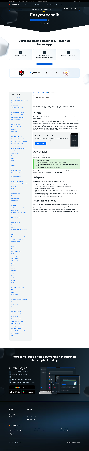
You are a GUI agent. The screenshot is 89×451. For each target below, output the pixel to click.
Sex (12, 335)
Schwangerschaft (15, 258)
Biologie (40, 92)
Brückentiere (14, 131)
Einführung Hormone (16, 241)
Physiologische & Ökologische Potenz (19, 326)
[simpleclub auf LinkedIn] (15, 443)
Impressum (13, 428)
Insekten (13, 268)
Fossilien (13, 134)
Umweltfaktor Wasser (16, 318)
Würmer (13, 263)
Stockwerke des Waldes (16, 110)
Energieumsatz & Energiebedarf (18, 148)
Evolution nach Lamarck (16, 328)
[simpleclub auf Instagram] (20, 443)
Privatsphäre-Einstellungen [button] (17, 430)
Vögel (12, 275)
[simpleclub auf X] (13, 443)
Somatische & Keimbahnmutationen (19, 203)
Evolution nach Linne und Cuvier (18, 139)
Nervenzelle (14, 248)
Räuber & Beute (15, 316)
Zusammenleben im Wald (17, 107)
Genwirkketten (14, 210)
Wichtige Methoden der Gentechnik (19, 183)
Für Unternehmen (20, 1)
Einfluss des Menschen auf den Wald (19, 100)
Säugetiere (13, 273)
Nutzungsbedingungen (63, 428)
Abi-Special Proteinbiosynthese (18, 208)
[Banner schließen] (79, 8)
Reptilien (13, 280)
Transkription (14, 220)
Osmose (13, 244)
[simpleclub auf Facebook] (10, 443)
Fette (12, 292)
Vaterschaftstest (15, 167)
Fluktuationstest (15, 198)
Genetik (45, 92)
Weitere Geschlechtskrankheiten (18, 330)
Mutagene (13, 205)
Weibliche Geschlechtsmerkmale (18, 338)
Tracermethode (14, 304)
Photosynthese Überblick (17, 114)
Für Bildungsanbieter (30, 1)
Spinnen (13, 265)
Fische (12, 282)
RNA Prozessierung (15, 217)
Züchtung (13, 186)
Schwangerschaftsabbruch (17, 261)
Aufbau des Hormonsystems (17, 239)
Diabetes (13, 227)
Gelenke (13, 165)
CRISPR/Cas (14, 191)
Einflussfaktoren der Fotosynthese (19, 141)
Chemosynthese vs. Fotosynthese (19, 299)
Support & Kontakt (31, 416)
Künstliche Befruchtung (16, 170)
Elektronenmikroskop (16, 98)
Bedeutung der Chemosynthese (18, 302)
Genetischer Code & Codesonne (18, 212)
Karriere (29, 412)
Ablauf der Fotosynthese (16, 146)
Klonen (13, 188)
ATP (12, 306)
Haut (12, 155)
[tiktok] (41, 23)
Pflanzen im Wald (15, 105)
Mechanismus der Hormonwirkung (19, 236)
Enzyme (13, 309)
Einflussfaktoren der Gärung (17, 287)
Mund (12, 158)
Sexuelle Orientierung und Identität (19, 285)
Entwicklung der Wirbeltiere (17, 126)
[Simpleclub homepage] (14, 5)
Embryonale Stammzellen (17, 181)
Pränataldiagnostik (15, 119)
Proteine (13, 297)
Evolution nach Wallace (16, 136)
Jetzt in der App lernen (44, 64)
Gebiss (12, 163)
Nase (12, 160)
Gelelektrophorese (15, 193)
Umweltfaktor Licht (15, 323)
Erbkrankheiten (14, 200)
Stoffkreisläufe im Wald (16, 102)
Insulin (12, 234)
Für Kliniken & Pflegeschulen (42, 1)
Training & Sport (15, 153)
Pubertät (13, 253)
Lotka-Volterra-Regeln (16, 311)
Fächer (35, 92)
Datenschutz (37, 428)
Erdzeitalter (14, 129)
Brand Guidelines (31, 419)
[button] (77, 1)
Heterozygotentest (15, 172)
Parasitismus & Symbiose (17, 314)
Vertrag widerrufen (12, 434)
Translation (14, 215)
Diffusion (13, 246)
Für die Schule (12, 1)
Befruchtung (14, 256)
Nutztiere (13, 270)
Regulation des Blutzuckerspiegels (19, 229)
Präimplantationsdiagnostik (17, 117)
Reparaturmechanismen (16, 195)
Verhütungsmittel (15, 333)
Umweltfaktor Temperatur (17, 321)
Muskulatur (14, 151)
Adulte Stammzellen (15, 179)
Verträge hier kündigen (39, 430)
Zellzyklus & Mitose (15, 222)
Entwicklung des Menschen (17, 112)
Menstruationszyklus (16, 251)
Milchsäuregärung (15, 289)
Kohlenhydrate (14, 294)
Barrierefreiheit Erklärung (64, 430)
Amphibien (13, 277)
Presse (28, 414)
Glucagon (13, 232)
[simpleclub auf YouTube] (18, 443)
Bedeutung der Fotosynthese (18, 143)
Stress (12, 224)
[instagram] (44, 23)
